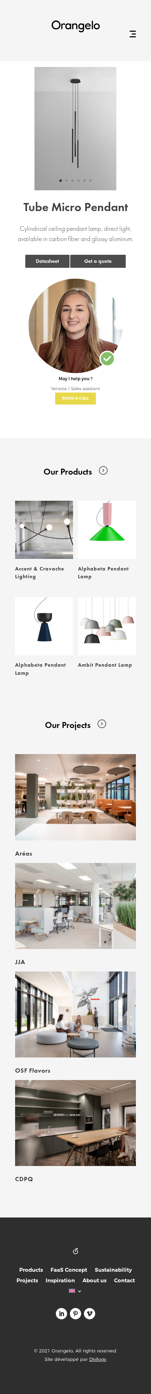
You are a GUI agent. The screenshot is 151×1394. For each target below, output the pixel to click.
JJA (20, 962)
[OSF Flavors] (75, 1014)
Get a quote (98, 261)
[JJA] (75, 906)
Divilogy (97, 1359)
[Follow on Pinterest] (75, 1313)
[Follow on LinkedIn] (61, 1313)
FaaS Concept (69, 1270)
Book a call (75, 398)
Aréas (23, 853)
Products (31, 1270)
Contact (124, 1281)
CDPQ (24, 1179)
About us (94, 1281)
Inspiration (60, 1281)
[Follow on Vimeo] (89, 1313)
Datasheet (47, 261)
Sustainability (113, 1270)
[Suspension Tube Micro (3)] (75, 188)
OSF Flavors (33, 1070)
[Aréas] (75, 797)
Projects (27, 1281)
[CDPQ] (75, 1123)
